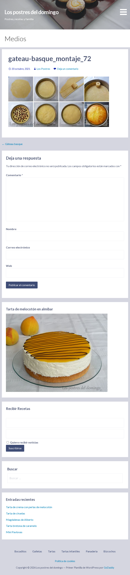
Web (9, 265)
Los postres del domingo (32, 12)
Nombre (11, 229)
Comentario (14, 175)
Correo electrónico (18, 247)
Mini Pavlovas (14, 532)
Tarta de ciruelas (15, 513)
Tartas (51, 551)
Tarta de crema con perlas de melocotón (29, 507)
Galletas (37, 551)
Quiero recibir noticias (23, 442)
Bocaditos (20, 551)
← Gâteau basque (12, 143)
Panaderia (92, 551)
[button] (124, 8)
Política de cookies (65, 561)
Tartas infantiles (70, 551)
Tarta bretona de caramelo (21, 525)
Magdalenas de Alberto (19, 519)
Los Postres (43, 68)
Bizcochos (109, 551)
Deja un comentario (67, 68)
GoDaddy (109, 567)
